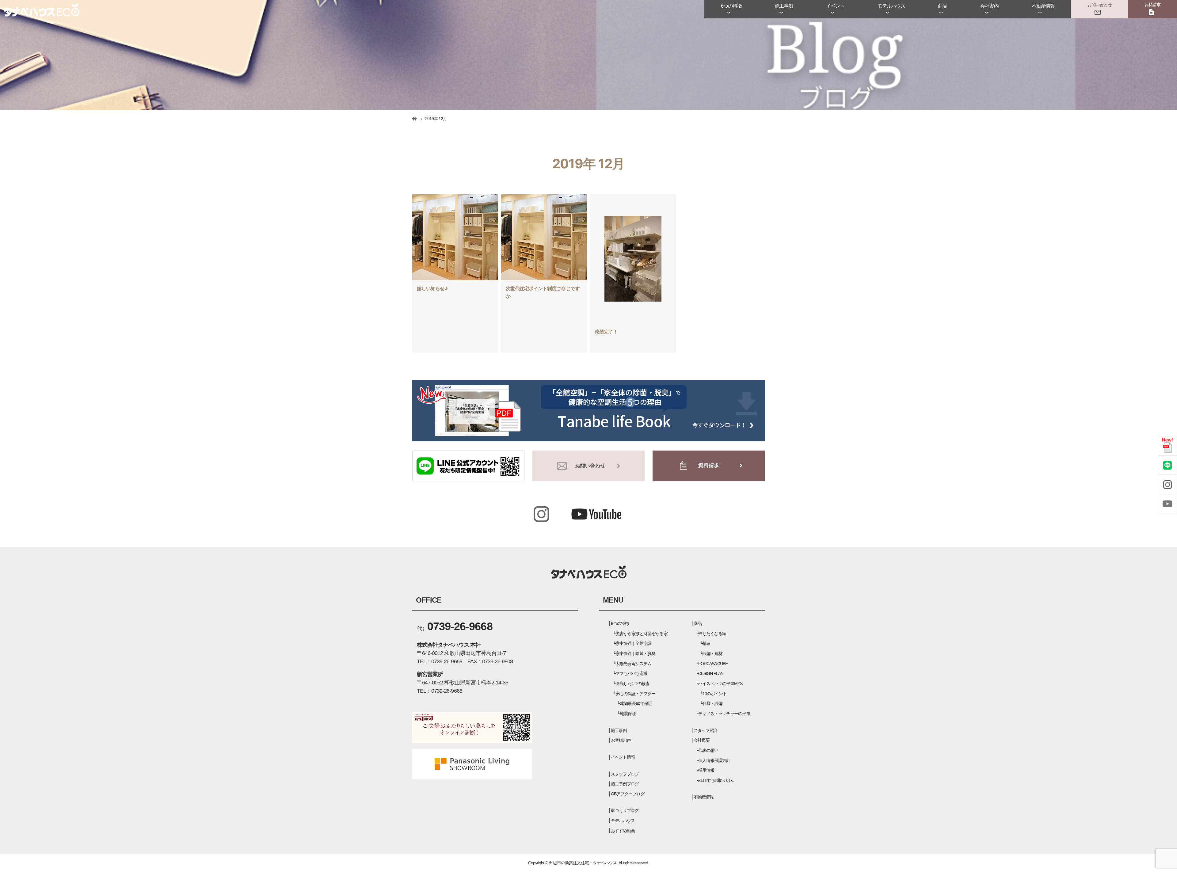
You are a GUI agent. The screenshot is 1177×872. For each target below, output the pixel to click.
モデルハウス (891, 6)
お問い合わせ (1099, 4)
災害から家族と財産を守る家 (641, 633)
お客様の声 (621, 740)
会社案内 (989, 6)
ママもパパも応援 (631, 673)
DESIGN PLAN (710, 673)
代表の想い (708, 750)
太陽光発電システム (633, 663)
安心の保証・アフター (635, 693)
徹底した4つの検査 (632, 683)
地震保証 (628, 713)
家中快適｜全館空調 (633, 643)
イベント (835, 6)
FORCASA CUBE (713, 663)
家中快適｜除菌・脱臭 (635, 653)
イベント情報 (623, 757)
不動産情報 (1043, 6)
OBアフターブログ (627, 793)
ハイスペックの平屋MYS (720, 683)
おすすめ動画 (623, 830)
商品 (942, 6)
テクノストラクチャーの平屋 (724, 713)
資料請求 (1152, 4)
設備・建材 (712, 653)
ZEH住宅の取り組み (716, 780)
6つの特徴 (731, 6)
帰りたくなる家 (712, 633)
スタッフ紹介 (706, 730)
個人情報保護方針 (714, 760)
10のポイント (715, 693)
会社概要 (702, 740)
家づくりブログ (625, 810)
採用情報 (706, 770)
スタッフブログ (625, 773)
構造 (706, 643)
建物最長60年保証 (636, 703)
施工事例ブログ (625, 783)
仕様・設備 (712, 703)
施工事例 (784, 6)
